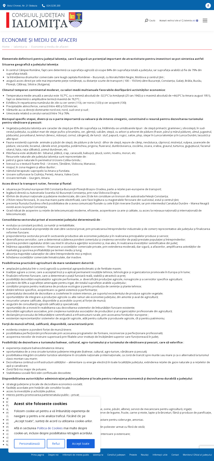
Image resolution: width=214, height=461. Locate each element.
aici (194, 20)
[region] (54, 425)
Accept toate (80, 444)
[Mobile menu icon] (205, 20)
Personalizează (29, 444)
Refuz (56, 444)
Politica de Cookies (50, 428)
